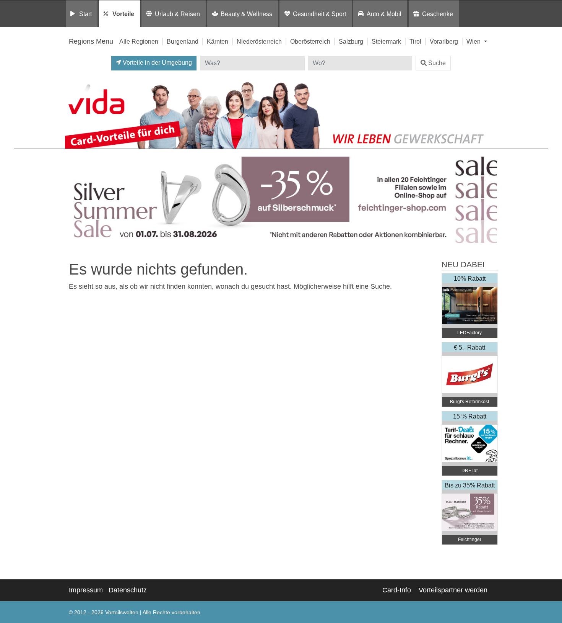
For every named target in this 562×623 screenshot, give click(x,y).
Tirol (415, 41)
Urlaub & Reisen (177, 13)
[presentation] (72, 200)
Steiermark (386, 41)
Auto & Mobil (384, 13)
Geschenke (437, 13)
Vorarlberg (444, 41)
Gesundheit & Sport (319, 13)
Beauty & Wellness (246, 13)
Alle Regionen (138, 41)
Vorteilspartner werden (453, 590)
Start (85, 13)
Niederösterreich (259, 41)
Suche (437, 63)
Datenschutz (128, 590)
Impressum (86, 590)
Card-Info (396, 590)
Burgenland (182, 41)
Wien (474, 41)
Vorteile (123, 13)
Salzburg (351, 41)
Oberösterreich (310, 41)
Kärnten (217, 41)
